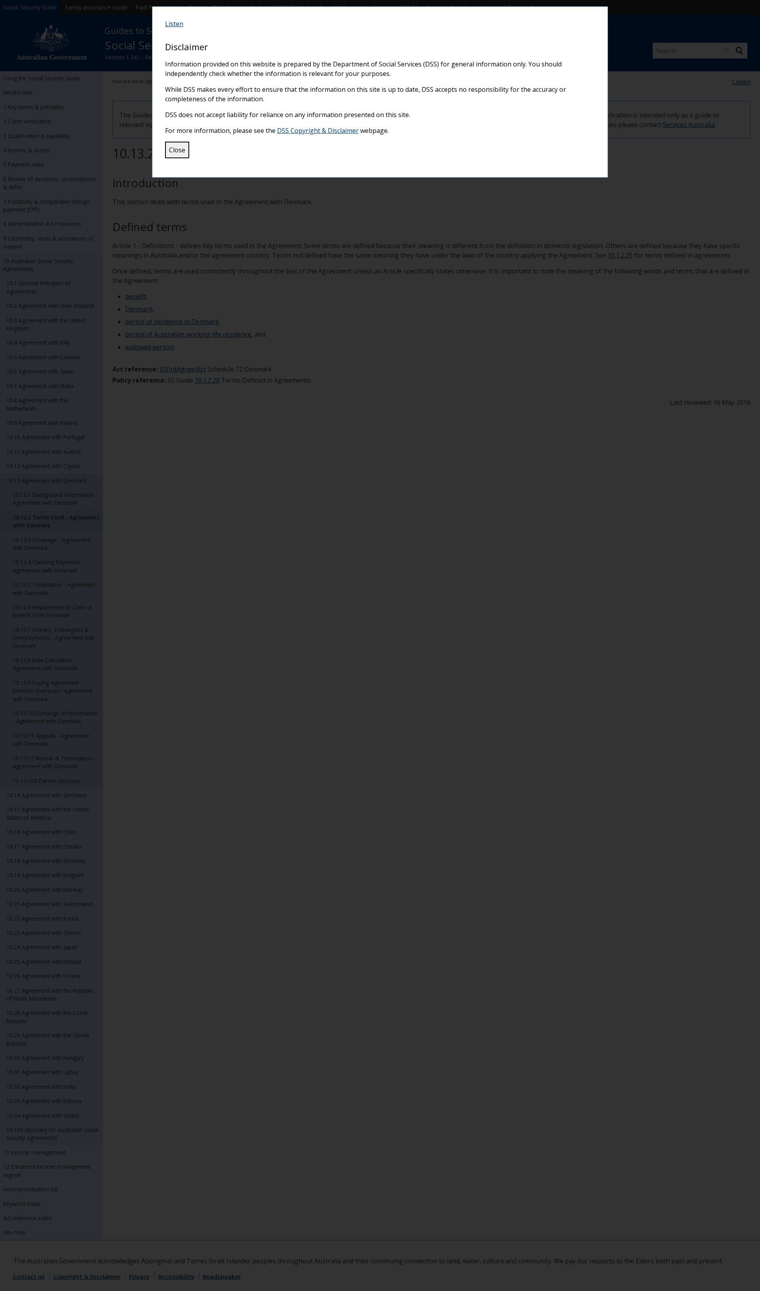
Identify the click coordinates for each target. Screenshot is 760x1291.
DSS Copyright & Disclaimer (318, 130)
